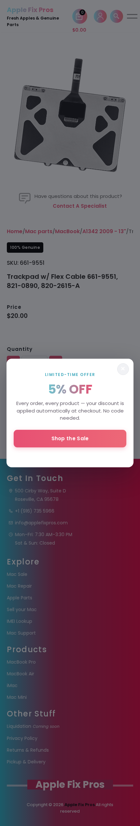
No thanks (70, 456)
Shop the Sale (70, 438)
